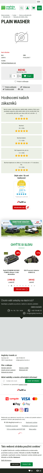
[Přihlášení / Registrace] (27, 8)
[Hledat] (21, 8)
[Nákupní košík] (33, 8)
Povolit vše (27, 464)
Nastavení (15, 464)
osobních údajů (23, 384)
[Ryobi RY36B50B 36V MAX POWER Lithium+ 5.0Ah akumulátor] (11, 259)
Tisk (22, 89)
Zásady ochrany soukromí (8, 370)
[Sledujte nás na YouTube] (17, 411)
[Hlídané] (38, 471)
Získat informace (33, 381)
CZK (38, 2)
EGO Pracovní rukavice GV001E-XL (31, 271)
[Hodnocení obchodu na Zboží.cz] (21, 207)
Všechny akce (21, 289)
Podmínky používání (11, 426)
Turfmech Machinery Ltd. (8, 63)
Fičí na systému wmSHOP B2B (16, 429)
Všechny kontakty (36, 307)
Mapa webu (32, 429)
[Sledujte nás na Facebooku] (26, 411)
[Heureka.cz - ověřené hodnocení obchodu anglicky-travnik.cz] (21, 189)
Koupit (29, 76)
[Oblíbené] (30, 471)
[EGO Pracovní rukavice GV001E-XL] (31, 259)
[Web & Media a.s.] (20, 434)
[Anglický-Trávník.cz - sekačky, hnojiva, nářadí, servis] (8, 9)
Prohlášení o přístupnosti (30, 426)
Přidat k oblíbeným (22, 81)
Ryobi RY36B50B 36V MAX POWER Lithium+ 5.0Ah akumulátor (11, 272)
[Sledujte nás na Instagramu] (21, 411)
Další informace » (6, 460)
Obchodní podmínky (6, 368)
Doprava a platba (23, 368)
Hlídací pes (26, 87)
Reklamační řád (23, 370)
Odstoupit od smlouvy (7, 372)
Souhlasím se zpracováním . (15, 384)
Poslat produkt (9, 89)
